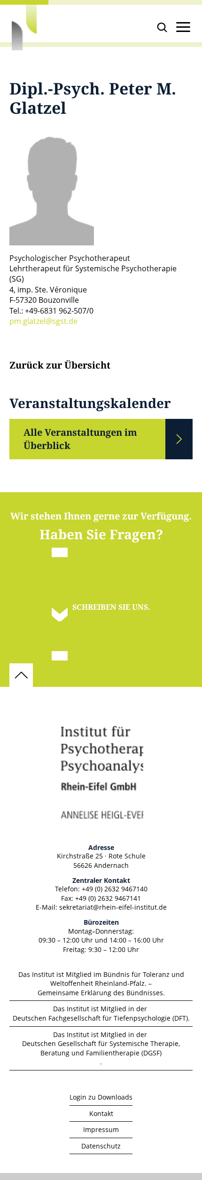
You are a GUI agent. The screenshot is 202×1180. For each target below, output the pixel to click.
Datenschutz (101, 1145)
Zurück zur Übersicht (59, 365)
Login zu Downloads (101, 1097)
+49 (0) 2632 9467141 (108, 898)
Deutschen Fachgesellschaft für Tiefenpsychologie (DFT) (100, 1018)
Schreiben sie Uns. (111, 607)
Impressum (101, 1129)
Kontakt (101, 1113)
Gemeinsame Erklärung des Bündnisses (100, 992)
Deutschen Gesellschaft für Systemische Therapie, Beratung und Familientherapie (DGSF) (101, 1048)
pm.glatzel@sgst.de (43, 321)
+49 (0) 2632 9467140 (115, 888)
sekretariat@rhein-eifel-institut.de (113, 907)
